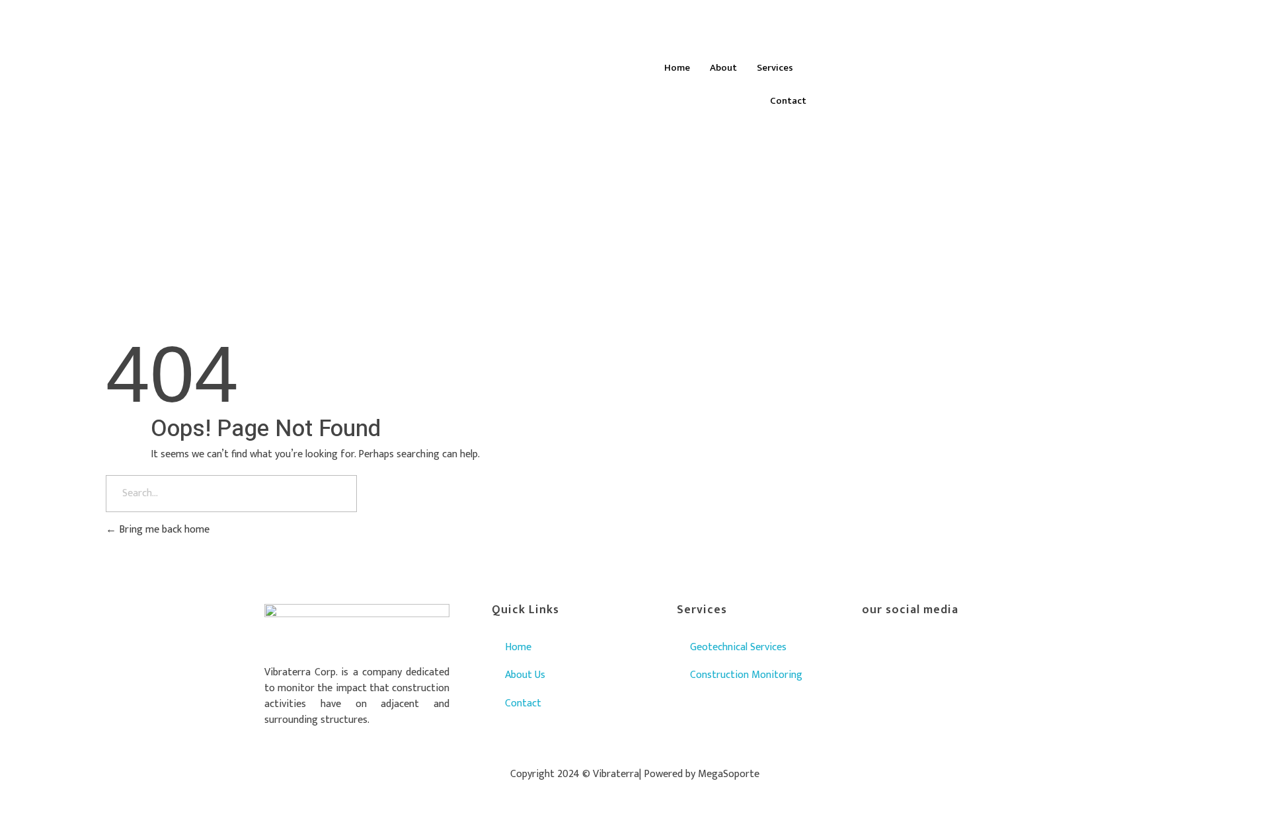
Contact (788, 101)
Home (677, 67)
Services (775, 67)
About (723, 67)
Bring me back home (163, 530)
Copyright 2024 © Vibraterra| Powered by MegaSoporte (634, 774)
